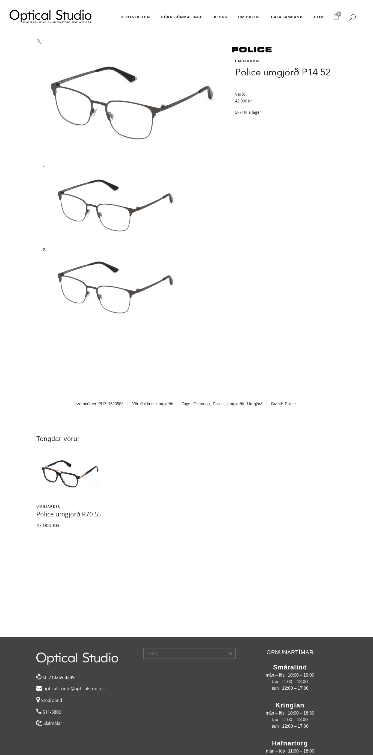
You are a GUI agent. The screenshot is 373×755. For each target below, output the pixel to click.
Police (218, 403)
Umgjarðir (247, 61)
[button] (132, 41)
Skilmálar (52, 723)
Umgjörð (254, 403)
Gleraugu (201, 403)
